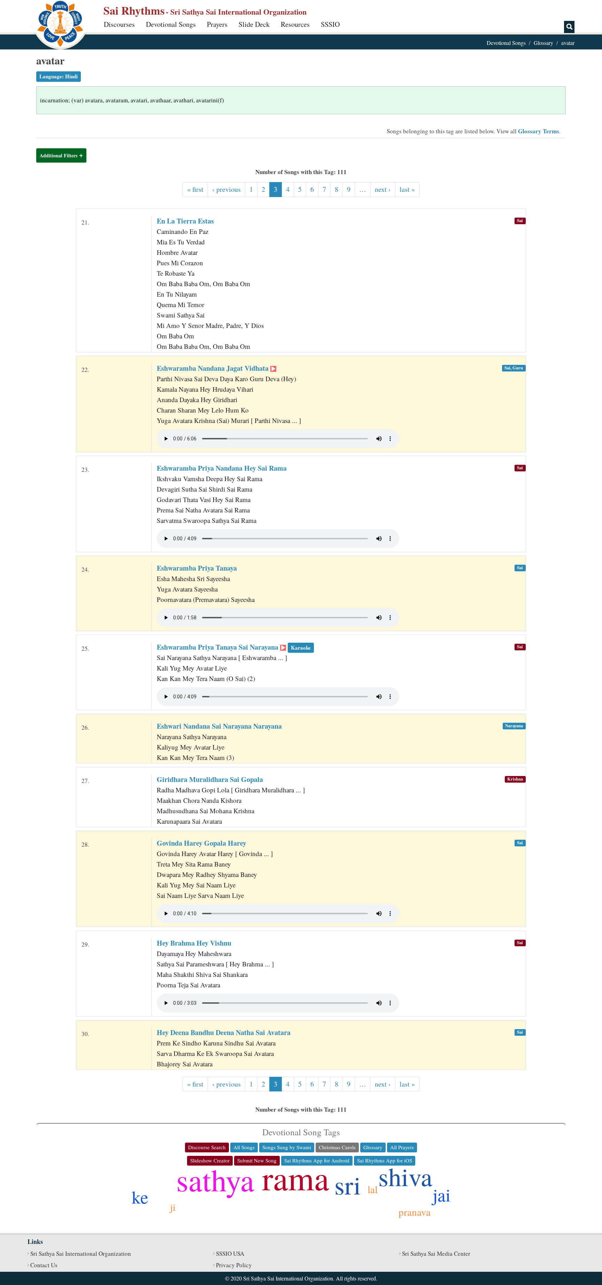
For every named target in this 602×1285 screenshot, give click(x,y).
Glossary (543, 42)
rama (295, 1177)
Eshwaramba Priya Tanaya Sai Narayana (234, 647)
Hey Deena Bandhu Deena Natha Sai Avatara (224, 1032)
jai (441, 1194)
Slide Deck (254, 24)
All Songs (244, 1147)
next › (383, 189)
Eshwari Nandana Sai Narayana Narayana (219, 726)
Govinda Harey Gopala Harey (201, 843)
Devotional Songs (171, 24)
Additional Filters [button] (58, 155)
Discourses (119, 24)
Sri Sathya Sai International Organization (80, 1253)
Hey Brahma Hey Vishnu (194, 943)
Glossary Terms (538, 131)
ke (140, 1196)
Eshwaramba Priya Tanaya (197, 568)
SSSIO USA (230, 1253)
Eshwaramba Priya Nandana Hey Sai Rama (222, 468)
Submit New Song (257, 1160)
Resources (295, 24)
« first (195, 189)
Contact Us (43, 1265)
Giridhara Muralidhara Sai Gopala (210, 779)
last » (407, 189)
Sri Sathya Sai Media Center (436, 1253)
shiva (405, 1176)
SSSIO (330, 24)
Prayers (217, 24)
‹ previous (226, 189)
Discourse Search (207, 1147)
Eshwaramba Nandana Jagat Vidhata (213, 368)
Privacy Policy (234, 1265)
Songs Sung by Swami (286, 1147)
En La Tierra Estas (185, 221)
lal (373, 1189)
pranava (415, 1212)
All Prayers (402, 1147)
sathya (215, 1179)
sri (347, 1184)
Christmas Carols (337, 1147)
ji (173, 1207)
